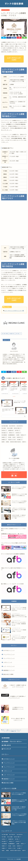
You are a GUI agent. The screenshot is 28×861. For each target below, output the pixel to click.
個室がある (12, 333)
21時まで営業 (5, 333)
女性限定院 (5, 435)
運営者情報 (6, 738)
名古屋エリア (5, 432)
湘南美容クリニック (9, 670)
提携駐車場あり (12, 435)
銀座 (8, 441)
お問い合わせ (7, 745)
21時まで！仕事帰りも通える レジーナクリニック (18, 686)
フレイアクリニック (9, 658)
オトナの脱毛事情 (14, 3)
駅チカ (24, 441)
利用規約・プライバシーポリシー (12, 741)
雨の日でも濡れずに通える (16, 441)
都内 (3, 441)
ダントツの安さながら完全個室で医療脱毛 (13, 554)
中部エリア (5, 430)
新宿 (18, 435)
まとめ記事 (10, 428)
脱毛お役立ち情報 (8, 674)
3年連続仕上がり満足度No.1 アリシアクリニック (17, 697)
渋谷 (14, 437)
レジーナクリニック (5, 10)
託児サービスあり (12, 439)
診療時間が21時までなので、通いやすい (12, 534)
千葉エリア (18, 430)
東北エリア (24, 435)
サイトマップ (7, 749)
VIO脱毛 (4, 428)
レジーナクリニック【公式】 (14, 59)
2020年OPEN (20, 425)
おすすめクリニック (9, 650)
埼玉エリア (12, 432)
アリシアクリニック (9, 654)
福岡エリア (5, 439)
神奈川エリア (20, 437)
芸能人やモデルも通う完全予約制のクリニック (13, 569)
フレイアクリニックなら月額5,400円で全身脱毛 (13, 544)
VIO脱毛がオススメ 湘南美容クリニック (17, 708)
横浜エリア (5, 437)
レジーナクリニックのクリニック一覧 (14, 310)
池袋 (10, 437)
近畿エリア (20, 439)
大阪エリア (19, 333)
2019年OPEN (12, 425)
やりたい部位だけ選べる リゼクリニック (18, 719)
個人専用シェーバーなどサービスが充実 (12, 584)
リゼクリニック (7, 662)
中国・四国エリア (18, 428)
